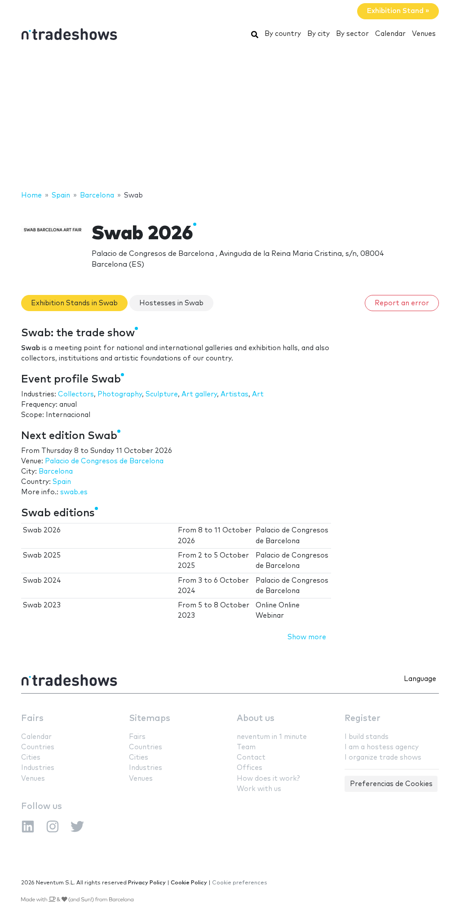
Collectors (76, 394)
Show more (307, 637)
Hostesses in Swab (171, 303)
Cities (30, 757)
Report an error (402, 303)
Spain (62, 482)
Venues (424, 34)
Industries (37, 768)
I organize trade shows (383, 757)
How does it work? (268, 778)
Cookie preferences (239, 883)
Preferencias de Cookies (391, 784)
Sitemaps (149, 718)
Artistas (234, 394)
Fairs (32, 718)
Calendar (390, 34)
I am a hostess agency (382, 747)
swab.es (74, 492)
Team (246, 747)
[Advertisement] (230, 118)
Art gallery (199, 394)
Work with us (259, 789)
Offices (249, 768)
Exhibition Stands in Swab (74, 303)
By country (283, 34)
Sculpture (162, 394)
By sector (352, 34)
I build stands (367, 737)
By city (318, 34)
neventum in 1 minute (272, 737)
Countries (37, 747)
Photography (119, 394)
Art (258, 394)
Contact (251, 757)
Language (420, 679)
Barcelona (56, 471)
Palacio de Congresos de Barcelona (104, 461)
